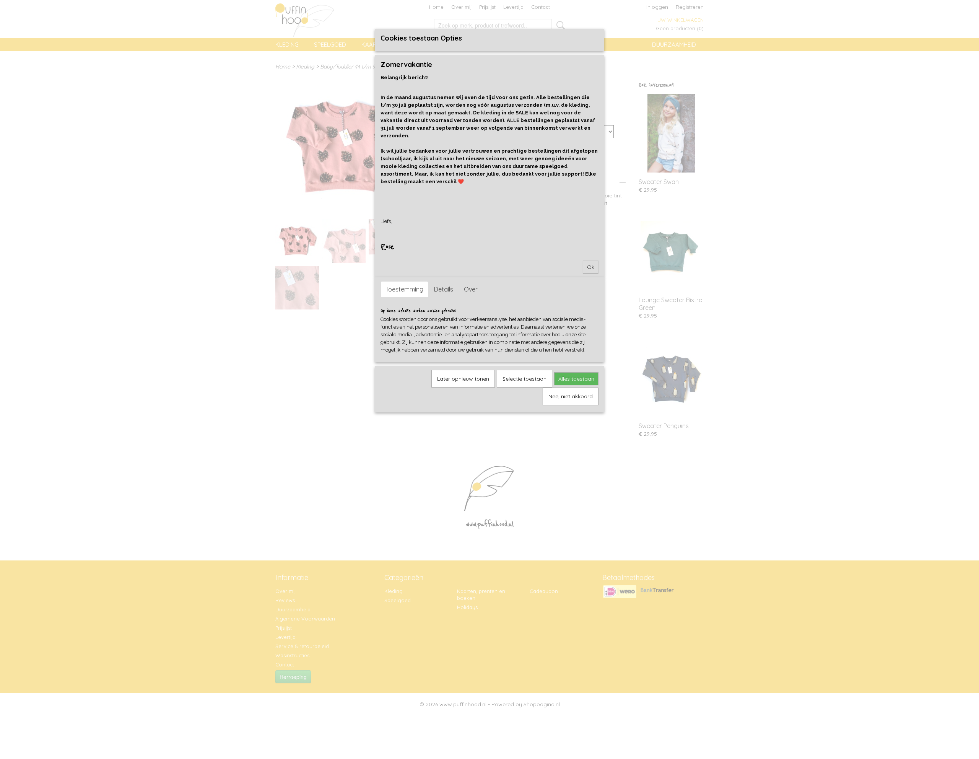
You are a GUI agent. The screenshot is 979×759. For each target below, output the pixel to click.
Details (443, 289)
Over (471, 289)
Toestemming (404, 289)
